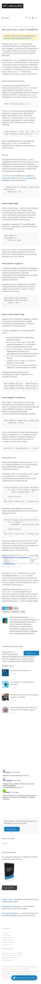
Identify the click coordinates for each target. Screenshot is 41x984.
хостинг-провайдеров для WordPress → (18, 38)
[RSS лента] (36, 17)
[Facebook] (33, 17)
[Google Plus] (10, 608)
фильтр (5, 143)
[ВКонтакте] (3, 608)
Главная (4, 26)
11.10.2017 (13, 700)
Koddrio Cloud (7, 899)
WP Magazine (12, 6)
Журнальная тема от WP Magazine (12, 953)
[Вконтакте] (26, 17)
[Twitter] (29, 17)
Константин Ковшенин (19, 617)
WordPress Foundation (12, 973)
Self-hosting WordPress (10, 913)
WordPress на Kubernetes (11, 906)
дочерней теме (30, 178)
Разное (11, 26)
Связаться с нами (7, 944)
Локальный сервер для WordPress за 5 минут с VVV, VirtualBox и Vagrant (24, 708)
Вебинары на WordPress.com (20, 670)
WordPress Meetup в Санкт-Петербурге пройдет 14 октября (24, 696)
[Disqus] (20, 743)
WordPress (6, 612)
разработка (15, 612)
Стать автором (6, 935)
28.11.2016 (13, 713)
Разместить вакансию (9, 942)
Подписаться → (31, 653)
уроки (23, 612)
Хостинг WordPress (7, 960)
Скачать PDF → (9, 888)
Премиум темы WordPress (10, 958)
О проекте (5, 933)
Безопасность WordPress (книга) (12, 955)
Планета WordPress (8, 940)
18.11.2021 (13, 688)
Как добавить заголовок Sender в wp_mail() (22, 683)
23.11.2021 (13, 674)
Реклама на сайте (7, 937)
